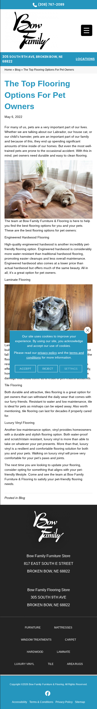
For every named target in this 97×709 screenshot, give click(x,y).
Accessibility (19, 702)
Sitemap (80, 702)
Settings (70, 368)
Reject (47, 368)
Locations (85, 59)
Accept (25, 368)
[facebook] (48, 693)
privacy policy (47, 352)
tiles (48, 392)
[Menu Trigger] (86, 30)
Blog (18, 69)
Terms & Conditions (41, 702)
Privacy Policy (64, 702)
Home (8, 69)
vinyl (55, 429)
